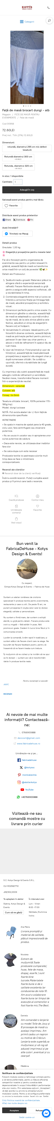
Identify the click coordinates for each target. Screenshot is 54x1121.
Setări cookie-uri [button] (27, 1117)
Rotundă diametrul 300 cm (18, 157)
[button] (12, 205)
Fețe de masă (27, 117)
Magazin (6, 114)
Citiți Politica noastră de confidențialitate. (21, 1100)
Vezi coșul (16, 522)
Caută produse (16, 500)
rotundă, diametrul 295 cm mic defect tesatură (27, 148)
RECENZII (7, 694)
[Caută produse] (49, 20)
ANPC (6, 684)
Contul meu (38, 500)
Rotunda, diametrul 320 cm (18, 166)
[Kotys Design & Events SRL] (27, 7)
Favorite (37, 510)
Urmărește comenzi (16, 511)
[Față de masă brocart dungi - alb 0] (27, 67)
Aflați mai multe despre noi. (15, 1103)
